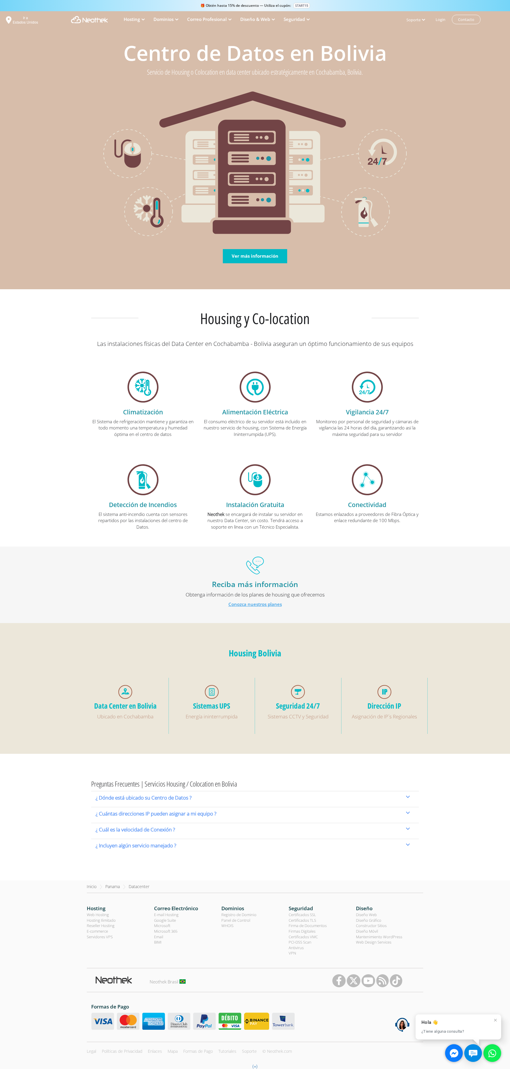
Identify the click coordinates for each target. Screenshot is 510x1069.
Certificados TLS (302, 920)
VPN (292, 953)
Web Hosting (98, 914)
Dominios (232, 908)
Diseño (364, 908)
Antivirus (296, 947)
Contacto (466, 19)
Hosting (96, 908)
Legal (91, 1051)
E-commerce (97, 931)
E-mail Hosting (166, 914)
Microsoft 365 (165, 931)
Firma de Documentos (308, 925)
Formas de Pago (198, 1051)
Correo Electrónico (176, 908)
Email (158, 936)
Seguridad (301, 908)
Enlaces (155, 1051)
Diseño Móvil (367, 931)
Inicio (92, 886)
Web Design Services (373, 942)
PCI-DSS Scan (300, 942)
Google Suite (165, 920)
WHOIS (227, 925)
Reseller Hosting (101, 925)
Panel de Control (235, 920)
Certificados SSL (302, 914)
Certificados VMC (303, 936)
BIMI (157, 942)
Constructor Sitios (371, 925)
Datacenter (139, 886)
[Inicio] (89, 19)
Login (440, 19)
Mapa (173, 1051)
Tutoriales (227, 1051)
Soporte (249, 1051)
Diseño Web (366, 914)
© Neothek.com (277, 1051)
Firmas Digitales (302, 931)
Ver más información (255, 256)
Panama (112, 886)
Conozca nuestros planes (255, 604)
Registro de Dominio (238, 914)
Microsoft (162, 925)
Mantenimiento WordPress (379, 936)
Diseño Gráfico (368, 920)
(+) (255, 1066)
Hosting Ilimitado (101, 920)
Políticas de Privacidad (122, 1051)
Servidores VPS (100, 936)
